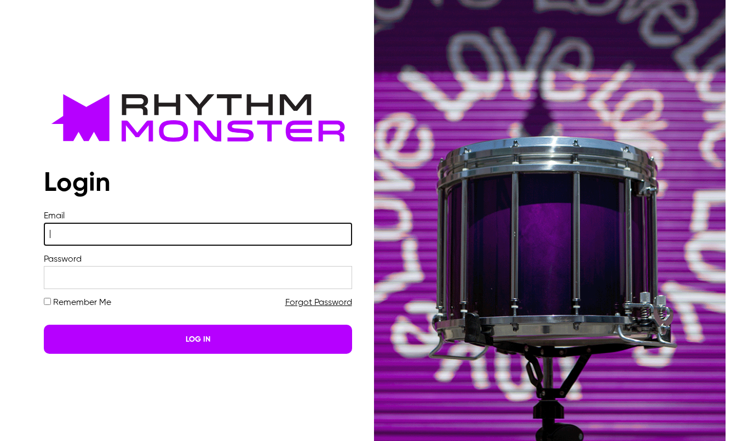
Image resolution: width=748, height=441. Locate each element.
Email (54, 216)
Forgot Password (318, 302)
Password (63, 259)
